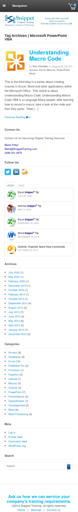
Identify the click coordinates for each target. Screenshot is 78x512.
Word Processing (18, 414)
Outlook (12, 388)
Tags (21, 185)
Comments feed (17, 441)
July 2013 (14, 312)
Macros (51, 70)
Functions (14, 370)
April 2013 (14, 325)
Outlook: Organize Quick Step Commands (41, 246)
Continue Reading (15, 117)
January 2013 (16, 329)
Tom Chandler (40, 66)
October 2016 (16, 290)
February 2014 (16, 294)
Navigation (19, 6)
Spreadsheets (16, 401)
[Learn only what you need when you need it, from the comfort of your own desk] (39, 25)
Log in (11, 432)
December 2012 (17, 334)
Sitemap (36, 510)
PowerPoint (63, 70)
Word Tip (28, 233)
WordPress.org (17, 446)
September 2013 (17, 303)
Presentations (16, 396)
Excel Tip (28, 192)
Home (21, 510)
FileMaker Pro (16, 365)
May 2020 (14, 277)
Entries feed (15, 437)
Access (33, 70)
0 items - (72, 6)
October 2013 (16, 299)
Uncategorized (16, 405)
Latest (10, 185)
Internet (12, 379)
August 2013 (15, 307)
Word (32, 73)
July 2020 (14, 272)
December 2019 (17, 285)
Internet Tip (29, 206)
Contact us (53, 510)
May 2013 (14, 321)
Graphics (13, 374)
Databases (14, 357)
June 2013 (14, 316)
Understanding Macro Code (49, 55)
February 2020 (16, 281)
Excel (42, 70)
